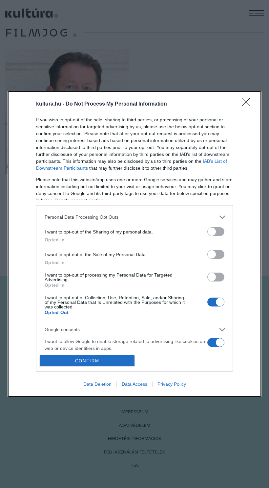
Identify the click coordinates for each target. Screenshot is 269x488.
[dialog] (134, 244)
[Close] (248, 104)
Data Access (134, 384)
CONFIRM (87, 360)
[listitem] (134, 217)
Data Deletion (97, 384)
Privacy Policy (171, 384)
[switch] (215, 231)
